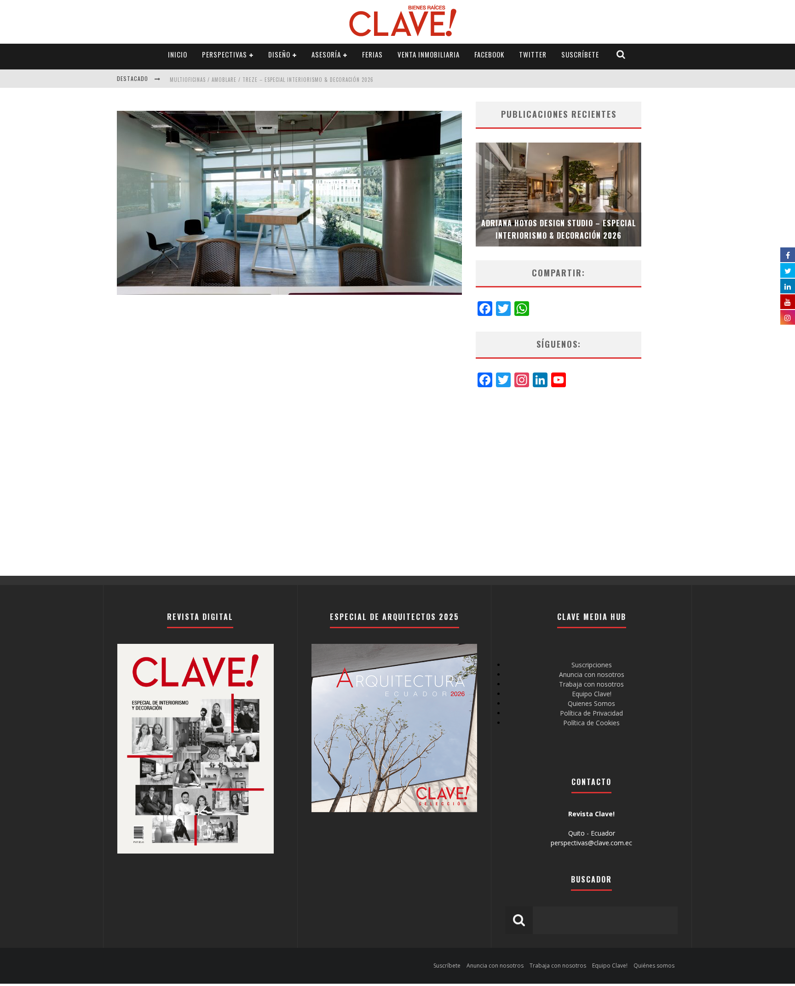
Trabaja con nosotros (591, 684)
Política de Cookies (591, 722)
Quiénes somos (654, 965)
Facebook (489, 54)
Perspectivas (224, 54)
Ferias (372, 54)
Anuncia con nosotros (591, 674)
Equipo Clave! (591, 693)
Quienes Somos (591, 703)
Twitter (533, 54)
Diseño (279, 54)
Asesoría (326, 54)
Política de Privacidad (591, 713)
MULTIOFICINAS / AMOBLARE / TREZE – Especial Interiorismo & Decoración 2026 (272, 79)
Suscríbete (580, 54)
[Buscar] (621, 54)
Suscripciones (591, 664)
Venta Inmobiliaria (429, 54)
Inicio (177, 54)
